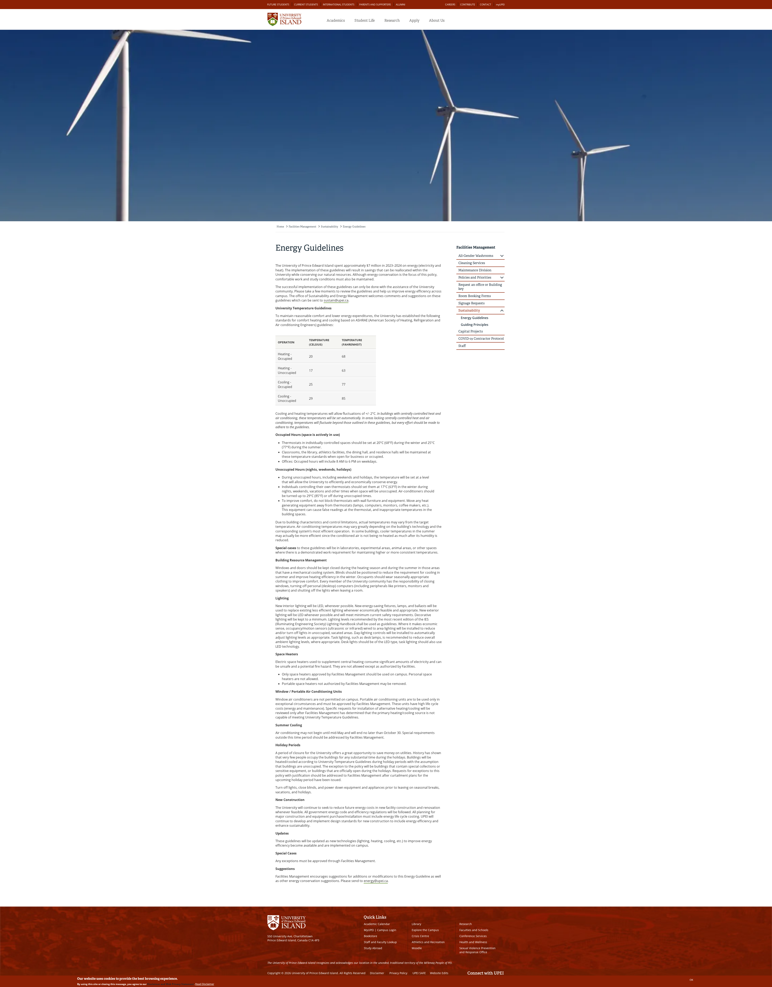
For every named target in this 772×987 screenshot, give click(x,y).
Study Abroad (373, 948)
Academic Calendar (377, 924)
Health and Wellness (473, 942)
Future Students (278, 4)
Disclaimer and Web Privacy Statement (170, 984)
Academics (336, 20)
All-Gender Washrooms (475, 256)
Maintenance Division (474, 270)
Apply (414, 20)
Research (392, 20)
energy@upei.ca (376, 881)
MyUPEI (369, 930)
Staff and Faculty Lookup (380, 942)
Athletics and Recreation (428, 942)
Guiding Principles (474, 324)
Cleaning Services (471, 263)
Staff (462, 346)
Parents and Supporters (375, 4)
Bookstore (370, 936)
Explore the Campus (425, 930)
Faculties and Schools (473, 930)
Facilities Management (302, 226)
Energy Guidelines (354, 226)
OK (691, 979)
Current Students (306, 4)
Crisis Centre (420, 936)
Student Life (364, 20)
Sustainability (329, 226)
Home (280, 226)
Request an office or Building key (480, 287)
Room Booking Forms (474, 296)
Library (416, 924)
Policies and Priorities (474, 277)
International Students (338, 4)
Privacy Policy (398, 973)
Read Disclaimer (204, 984)
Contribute (467, 4)
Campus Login (386, 930)
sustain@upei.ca (336, 300)
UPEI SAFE (419, 973)
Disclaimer (377, 973)
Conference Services (473, 936)
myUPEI (500, 4)
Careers (450, 4)
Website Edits (439, 973)
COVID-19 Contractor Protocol (481, 339)
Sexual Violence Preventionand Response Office (477, 950)
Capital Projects (470, 331)
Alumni (400, 4)
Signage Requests (471, 303)
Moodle (417, 948)
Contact (485, 4)
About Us (437, 20)
